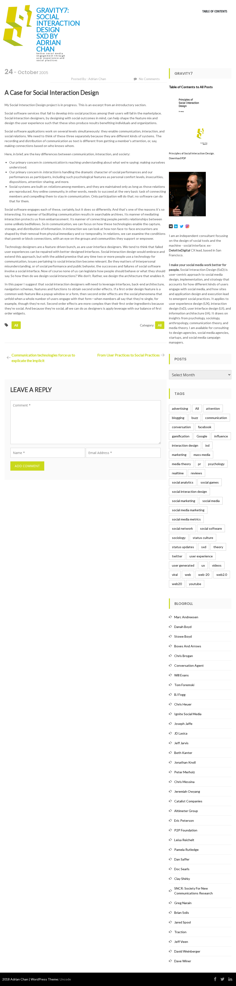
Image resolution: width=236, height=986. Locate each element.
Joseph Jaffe (183, 724)
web (188, 575)
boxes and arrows (187, 646)
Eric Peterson (184, 820)
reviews (196, 473)
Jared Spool (182, 922)
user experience (201, 556)
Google (202, 436)
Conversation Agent (189, 665)
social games (210, 482)
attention (213, 408)
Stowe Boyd (183, 636)
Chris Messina (184, 782)
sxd (203, 547)
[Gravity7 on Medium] (171, 226)
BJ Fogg (180, 694)
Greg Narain (183, 903)
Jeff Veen (181, 942)
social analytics (182, 482)
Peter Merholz (184, 772)
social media (211, 501)
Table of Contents (214, 11)
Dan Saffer (181, 859)
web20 (177, 584)
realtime (178, 473)
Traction (180, 932)
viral (175, 575)
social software (211, 528)
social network (182, 528)
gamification (180, 436)
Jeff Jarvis (181, 743)
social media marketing (188, 510)
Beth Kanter (183, 753)
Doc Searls (181, 869)
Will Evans (181, 675)
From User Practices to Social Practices (128, 355)
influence (221, 436)
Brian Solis (181, 912)
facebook (204, 427)
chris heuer (183, 704)
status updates (183, 547)
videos (216, 565)
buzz (195, 418)
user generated (183, 565)
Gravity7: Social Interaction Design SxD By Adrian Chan (58, 29)
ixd (207, 445)
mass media (202, 455)
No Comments (149, 79)
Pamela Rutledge (186, 850)
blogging (178, 418)
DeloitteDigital (179, 250)
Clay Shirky (182, 879)
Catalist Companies (188, 801)
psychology (216, 464)
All (16, 325)
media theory (181, 464)
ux (203, 565)
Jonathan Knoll (185, 762)
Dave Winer (182, 961)
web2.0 (221, 575)
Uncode (65, 979)
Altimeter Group (186, 811)
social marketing (183, 501)
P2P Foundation (185, 830)
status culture (203, 538)
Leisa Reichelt (184, 840)
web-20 (203, 575)
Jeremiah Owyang (187, 791)
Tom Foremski (184, 685)
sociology (179, 538)
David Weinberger (187, 951)
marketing (179, 455)
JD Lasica (180, 733)
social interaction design (189, 491)
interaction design (185, 445)
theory (218, 547)
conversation (181, 427)
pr (199, 464)
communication (216, 418)
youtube (195, 584)
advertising (180, 408)
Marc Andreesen (186, 617)
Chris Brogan (183, 656)
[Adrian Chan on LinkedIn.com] (176, 226)
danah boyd (183, 627)
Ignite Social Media (187, 714)
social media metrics (186, 519)
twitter (177, 556)
